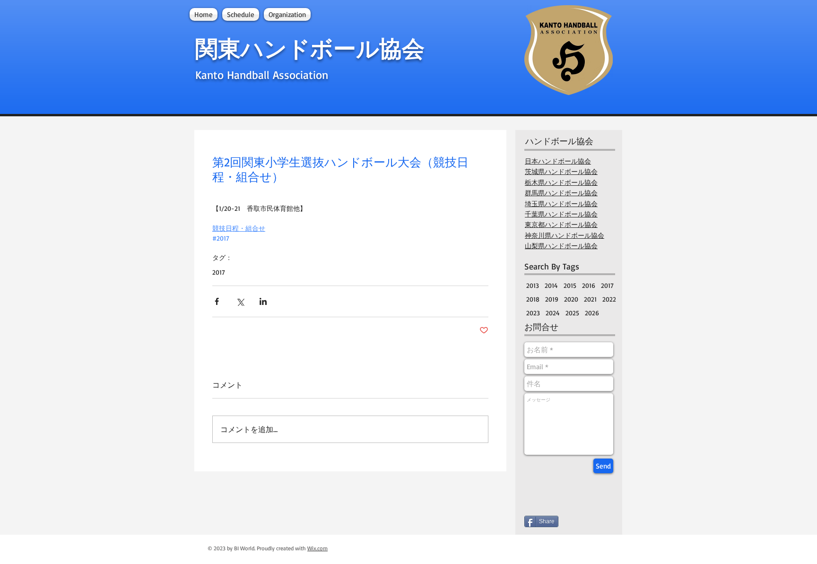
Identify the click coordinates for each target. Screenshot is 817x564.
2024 (553, 313)
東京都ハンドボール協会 (561, 224)
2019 (551, 299)
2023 (533, 313)
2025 (572, 313)
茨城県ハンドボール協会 (561, 171)
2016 (588, 285)
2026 (592, 313)
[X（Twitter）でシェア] (239, 301)
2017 (218, 272)
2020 (571, 299)
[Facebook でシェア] (216, 301)
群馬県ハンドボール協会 (561, 193)
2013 (532, 285)
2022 (609, 299)
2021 (590, 299)
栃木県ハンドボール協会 (561, 182)
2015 (570, 285)
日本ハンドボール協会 (558, 161)
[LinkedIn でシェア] (263, 301)
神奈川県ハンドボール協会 (564, 235)
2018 (532, 299)
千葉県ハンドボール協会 (561, 214)
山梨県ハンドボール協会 (561, 246)
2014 (551, 285)
